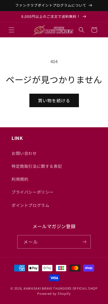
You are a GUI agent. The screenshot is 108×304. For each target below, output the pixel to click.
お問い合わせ (24, 153)
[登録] (84, 242)
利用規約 (20, 179)
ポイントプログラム (30, 205)
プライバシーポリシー (33, 192)
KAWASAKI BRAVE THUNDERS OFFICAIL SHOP (61, 288)
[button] (11, 30)
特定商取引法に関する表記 (37, 166)
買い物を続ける (54, 100)
